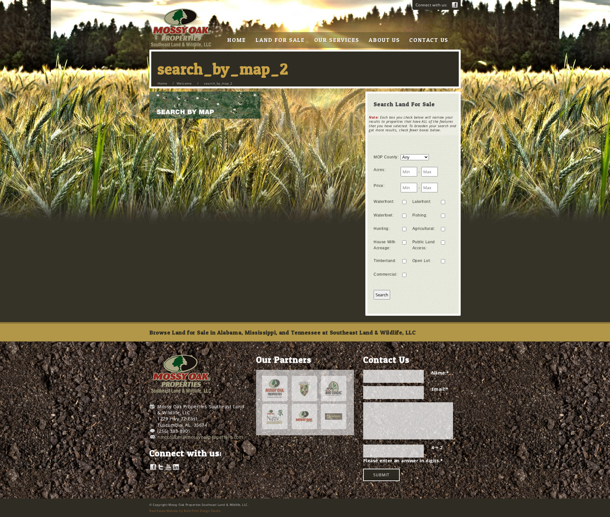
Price (379, 185)
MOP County (386, 157)
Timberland (385, 260)
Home (162, 83)
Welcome (184, 83)
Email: (440, 389)
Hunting (382, 228)
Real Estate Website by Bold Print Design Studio (184, 511)
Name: (440, 373)
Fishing (419, 215)
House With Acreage (385, 245)
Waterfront (384, 201)
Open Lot (421, 260)
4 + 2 (437, 448)
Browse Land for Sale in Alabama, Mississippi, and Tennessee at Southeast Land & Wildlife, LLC (282, 332)
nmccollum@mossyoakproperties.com (200, 437)
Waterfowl (383, 215)
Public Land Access (423, 245)
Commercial (385, 274)
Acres (379, 170)
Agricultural (423, 228)
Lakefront (421, 201)
